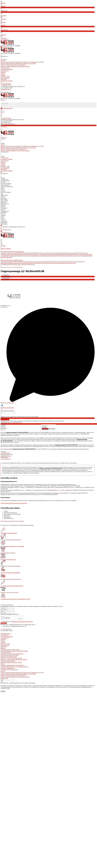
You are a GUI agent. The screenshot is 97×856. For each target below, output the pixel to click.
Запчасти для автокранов (30, 253)
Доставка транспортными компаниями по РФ (15, 599)
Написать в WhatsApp (7, 402)
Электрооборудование (8, 553)
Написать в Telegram (7, 407)
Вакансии (4, 79)
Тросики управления (7, 668)
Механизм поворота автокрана (10, 566)
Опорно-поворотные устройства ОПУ (47, 256)
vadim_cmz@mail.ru (67, 490)
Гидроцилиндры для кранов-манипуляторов (25, 263)
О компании (5, 39)
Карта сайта (4, 678)
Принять (3, 691)
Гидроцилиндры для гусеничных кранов (35, 261)
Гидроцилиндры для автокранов (11, 261)
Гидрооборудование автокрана (11, 579)
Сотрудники (5, 70)
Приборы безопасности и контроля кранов (72, 256)
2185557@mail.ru (7, 47)
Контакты (4, 59)
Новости (3, 72)
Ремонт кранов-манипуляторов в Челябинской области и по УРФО (22, 62)
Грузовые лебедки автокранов (10, 572)
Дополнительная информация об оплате (14, 503)
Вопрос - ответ (5, 76)
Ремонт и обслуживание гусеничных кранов (15, 66)
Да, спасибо (45, 428)
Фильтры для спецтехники (73, 253)
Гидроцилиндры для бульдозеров (60, 261)
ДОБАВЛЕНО (5, 419)
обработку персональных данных (22, 621)
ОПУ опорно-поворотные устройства (12, 546)
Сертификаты (5, 78)
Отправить (3, 623)
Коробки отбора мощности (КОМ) (19, 254)
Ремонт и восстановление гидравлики (13, 65)
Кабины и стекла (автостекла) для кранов (14, 659)
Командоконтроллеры (56, 254)
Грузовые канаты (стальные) (9, 592)
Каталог (3, 100)
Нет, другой (52, 428)
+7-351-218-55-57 (6, 453)
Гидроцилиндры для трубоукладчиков (22, 264)
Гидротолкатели (68, 254)
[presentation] (2, 430)
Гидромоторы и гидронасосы (39, 254)
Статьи (3, 73)
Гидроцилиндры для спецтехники (49, 253)
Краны (63, 253)
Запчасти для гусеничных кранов (11, 253)
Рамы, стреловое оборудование (11, 539)
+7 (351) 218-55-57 (6, 118)
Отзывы (3, 75)
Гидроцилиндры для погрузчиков (51, 263)
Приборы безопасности (8, 559)
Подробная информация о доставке (12, 521)
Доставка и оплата (6, 69)
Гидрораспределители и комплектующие (21, 256)
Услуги (3, 60)
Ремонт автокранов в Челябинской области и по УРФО (18, 63)
